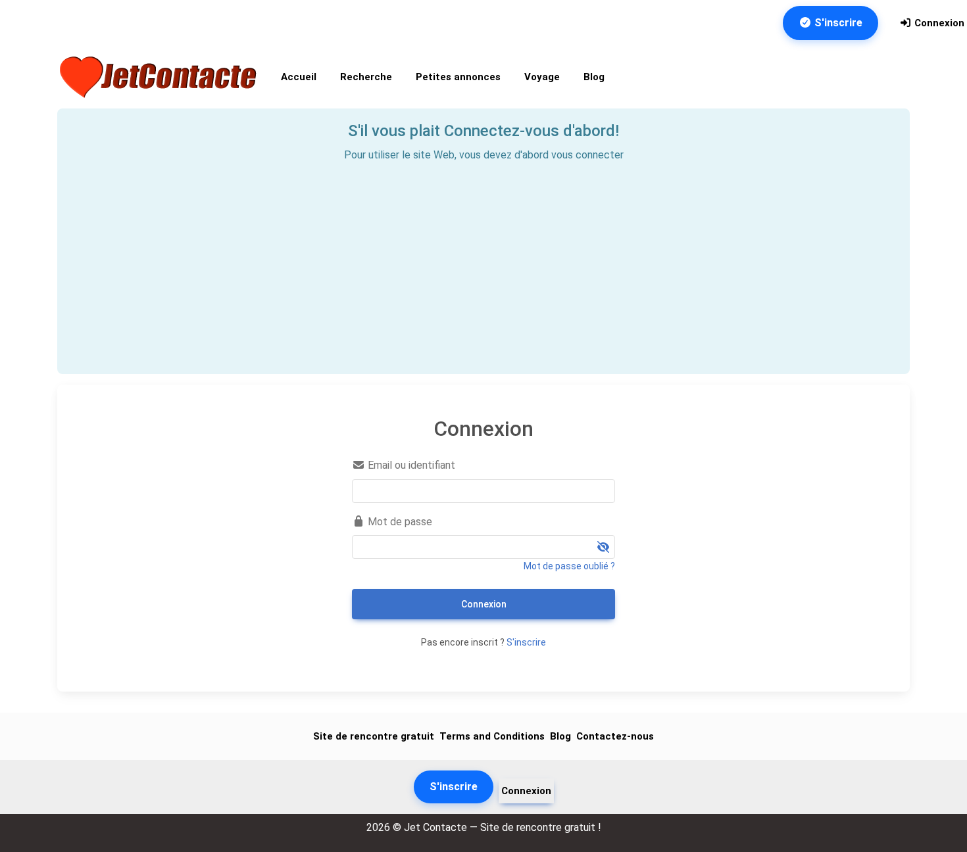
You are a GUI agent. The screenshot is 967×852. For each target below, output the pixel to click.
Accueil (298, 77)
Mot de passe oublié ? (569, 566)
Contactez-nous (615, 736)
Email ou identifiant (410, 465)
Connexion (938, 23)
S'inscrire (837, 22)
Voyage (542, 77)
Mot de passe (398, 521)
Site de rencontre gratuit (373, 736)
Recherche (366, 77)
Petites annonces (458, 77)
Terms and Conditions (492, 736)
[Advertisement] (483, 262)
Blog (594, 77)
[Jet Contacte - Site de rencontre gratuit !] (159, 77)
